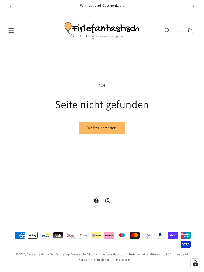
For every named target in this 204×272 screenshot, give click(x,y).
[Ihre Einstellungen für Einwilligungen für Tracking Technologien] (195, 263)
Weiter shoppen (102, 127)
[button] (11, 30)
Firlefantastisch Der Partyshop (48, 254)
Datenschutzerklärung (144, 254)
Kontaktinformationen (94, 259)
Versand (182, 254)
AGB (168, 254)
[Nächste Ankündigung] (193, 6)
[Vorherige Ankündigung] (10, 6)
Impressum (123, 259)
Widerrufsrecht (113, 254)
